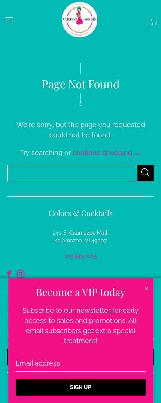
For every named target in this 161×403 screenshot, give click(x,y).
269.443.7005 (81, 256)
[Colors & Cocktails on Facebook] (9, 274)
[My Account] (6, 20)
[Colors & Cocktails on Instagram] (20, 274)
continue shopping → (107, 152)
